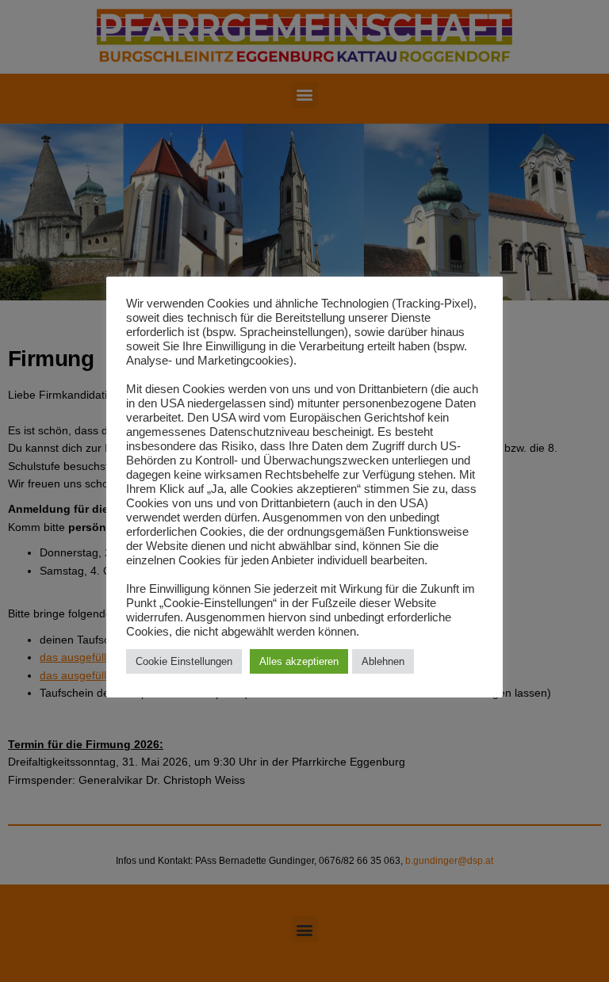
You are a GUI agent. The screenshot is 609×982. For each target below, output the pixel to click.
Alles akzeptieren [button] (299, 661)
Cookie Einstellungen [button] (184, 661)
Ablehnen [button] (383, 661)
